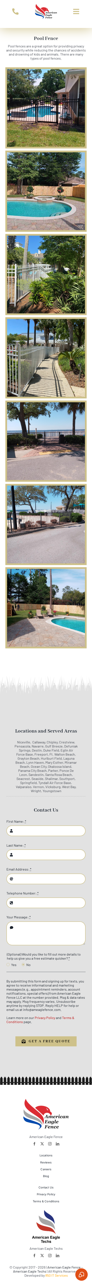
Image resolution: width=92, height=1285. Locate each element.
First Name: (16, 821)
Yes (13, 965)
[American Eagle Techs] (46, 1212)
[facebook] (34, 1143)
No (28, 965)
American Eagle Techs (29, 1271)
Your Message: (18, 917)
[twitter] (42, 1143)
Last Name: (16, 845)
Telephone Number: (22, 893)
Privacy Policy (45, 1018)
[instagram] (50, 1143)
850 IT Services (56, 1275)
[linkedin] (57, 1143)
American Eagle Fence (64, 1267)
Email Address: (18, 869)
